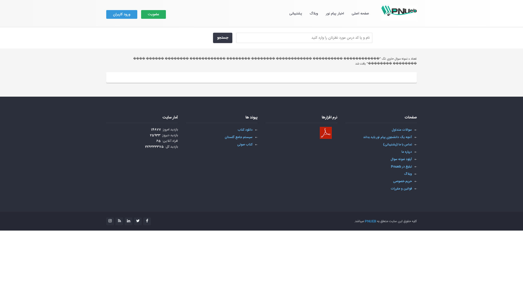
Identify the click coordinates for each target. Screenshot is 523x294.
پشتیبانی (295, 14)
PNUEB (370, 221)
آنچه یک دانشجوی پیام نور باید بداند (387, 137)
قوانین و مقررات (401, 188)
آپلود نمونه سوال (401, 159)
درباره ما (407, 152)
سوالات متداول (402, 130)
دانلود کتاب (245, 130)
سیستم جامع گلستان (239, 137)
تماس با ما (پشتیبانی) (397, 144)
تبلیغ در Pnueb (401, 166)
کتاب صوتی (245, 144)
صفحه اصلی (360, 14)
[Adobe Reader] (326, 133)
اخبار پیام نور (335, 14)
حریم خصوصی (402, 181)
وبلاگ (314, 14)
